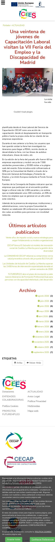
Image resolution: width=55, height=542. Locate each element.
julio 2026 (44, 301)
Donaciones (8, 391)
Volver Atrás (35, 362)
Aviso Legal (34, 396)
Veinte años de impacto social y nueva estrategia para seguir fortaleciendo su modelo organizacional (29, 239)
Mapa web (33, 411)
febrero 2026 (43, 326)
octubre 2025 (43, 347)
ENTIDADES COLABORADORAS (13, 398)
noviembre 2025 (41, 342)
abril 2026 (43, 316)
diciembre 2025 (42, 337)
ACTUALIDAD (18, 25)
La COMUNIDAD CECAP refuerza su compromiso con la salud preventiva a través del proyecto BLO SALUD (28, 257)
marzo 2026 (43, 321)
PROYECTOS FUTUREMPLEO (11, 412)
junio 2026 (44, 306)
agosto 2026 (43, 296)
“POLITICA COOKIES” (43, 532)
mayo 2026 (44, 311)
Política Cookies (10, 406)
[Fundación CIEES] (27, 13)
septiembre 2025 (41, 352)
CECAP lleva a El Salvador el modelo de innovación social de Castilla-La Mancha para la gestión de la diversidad (30, 248)
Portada (6, 25)
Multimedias (34, 406)
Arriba (19, 362)
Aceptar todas (13, 539)
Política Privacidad (37, 401)
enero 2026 (43, 331)
